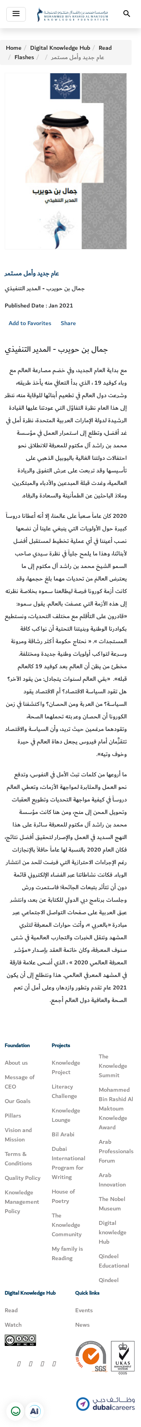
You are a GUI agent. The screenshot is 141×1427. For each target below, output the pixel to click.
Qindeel (109, 1280)
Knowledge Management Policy (22, 1201)
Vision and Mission (18, 1135)
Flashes (24, 57)
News (82, 1325)
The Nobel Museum (112, 1204)
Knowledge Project (66, 1067)
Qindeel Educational (114, 1261)
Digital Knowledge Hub (60, 48)
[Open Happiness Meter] (15, 1411)
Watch (13, 1325)
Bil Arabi (63, 1134)
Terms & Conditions (18, 1158)
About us (16, 1063)
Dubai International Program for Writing (68, 1163)
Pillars (13, 1115)
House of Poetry (63, 1196)
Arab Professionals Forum (116, 1151)
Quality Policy (22, 1178)
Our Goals (18, 1101)
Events (84, 1310)
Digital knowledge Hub (113, 1232)
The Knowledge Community (66, 1224)
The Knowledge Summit (113, 1065)
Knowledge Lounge (66, 1115)
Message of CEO (19, 1082)
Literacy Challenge (64, 1091)
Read (105, 48)
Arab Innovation (112, 1180)
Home (14, 48)
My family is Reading (67, 1253)
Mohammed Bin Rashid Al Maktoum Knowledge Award (116, 1108)
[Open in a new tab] (34, 1411)
